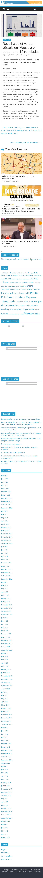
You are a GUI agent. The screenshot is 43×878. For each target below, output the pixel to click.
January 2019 (5, 747)
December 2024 (6, 534)
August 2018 (5, 763)
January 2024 (5, 566)
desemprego (36, 282)
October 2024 (6, 540)
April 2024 (4, 556)
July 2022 (4, 618)
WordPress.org (6, 859)
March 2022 (5, 631)
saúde (31, 309)
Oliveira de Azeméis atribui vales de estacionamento (18, 177)
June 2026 (4, 479)
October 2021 (6, 647)
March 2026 (5, 488)
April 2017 (4, 802)
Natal (21, 306)
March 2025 (5, 524)
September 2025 (6, 508)
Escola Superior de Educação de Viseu (28, 289)
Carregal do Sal (33, 273)
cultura (6, 283)
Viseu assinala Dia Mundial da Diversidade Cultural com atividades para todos (21, 209)
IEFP (26, 293)
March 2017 (5, 805)
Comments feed (6, 856)
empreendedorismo (20, 286)
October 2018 (6, 757)
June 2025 (4, 514)
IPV (27, 297)
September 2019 (6, 724)
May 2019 (4, 734)
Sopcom (37, 309)
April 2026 (4, 485)
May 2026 (4, 482)
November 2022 (6, 608)
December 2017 (6, 789)
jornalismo (32, 298)
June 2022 (4, 621)
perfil (10, 309)
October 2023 (6, 576)
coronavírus (27, 279)
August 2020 (5, 689)
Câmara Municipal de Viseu (21, 282)
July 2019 (4, 728)
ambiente (19, 273)
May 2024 (4, 553)
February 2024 (6, 563)
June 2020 (4, 695)
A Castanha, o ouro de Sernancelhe (13, 453)
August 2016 (5, 821)
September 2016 (6, 818)
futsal (22, 293)
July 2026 (4, 476)
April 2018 (4, 776)
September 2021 (6, 650)
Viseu (28, 313)
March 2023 (5, 595)
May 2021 (4, 660)
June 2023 (4, 585)
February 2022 (6, 634)
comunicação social (17, 279)
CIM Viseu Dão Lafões (25, 275)
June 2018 (4, 770)
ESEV (3, 293)
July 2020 (4, 692)
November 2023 (6, 572)
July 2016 (4, 824)
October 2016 (6, 815)
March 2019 (5, 740)
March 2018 (5, 779)
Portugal (16, 309)
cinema (8, 279)
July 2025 (4, 511)
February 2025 (6, 527)
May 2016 (4, 831)
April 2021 (4, 663)
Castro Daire (5, 275)
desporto (4, 286)
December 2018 (6, 750)
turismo (4, 314)
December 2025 (6, 498)
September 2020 (6, 686)
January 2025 (5, 530)
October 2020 (6, 682)
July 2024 (4, 547)
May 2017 (4, 799)
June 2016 (4, 828)
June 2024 (4, 550)
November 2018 (6, 753)
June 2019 (4, 731)
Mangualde (8, 301)
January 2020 (5, 711)
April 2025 (4, 521)
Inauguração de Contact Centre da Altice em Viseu (20, 242)
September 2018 (6, 760)
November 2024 (6, 537)
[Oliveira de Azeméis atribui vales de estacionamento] (21, 154)
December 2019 (6, 715)
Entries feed (5, 853)
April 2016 (4, 834)
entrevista (13, 289)
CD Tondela (14, 275)
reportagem (24, 309)
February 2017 (6, 808)
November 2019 (6, 718)
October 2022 (6, 611)
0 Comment (31, 55)
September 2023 (6, 579)
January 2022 (5, 637)
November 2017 (6, 792)
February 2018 (6, 782)
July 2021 (4, 653)
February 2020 (6, 708)
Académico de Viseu (8, 273)
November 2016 (6, 812)
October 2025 (6, 505)
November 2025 (6, 501)
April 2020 (4, 702)
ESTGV (9, 293)
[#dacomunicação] (3, 9)
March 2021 (5, 666)
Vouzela (36, 313)
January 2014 (5, 837)
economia (11, 286)
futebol (16, 293)
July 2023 (4, 582)
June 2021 (4, 656)
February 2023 (6, 598)
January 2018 (5, 786)
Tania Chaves (21, 55)
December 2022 (6, 605)
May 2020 (4, 698)
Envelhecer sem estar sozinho (11, 444)
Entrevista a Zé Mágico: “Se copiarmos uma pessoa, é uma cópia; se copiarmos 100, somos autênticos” (21, 130)
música (14, 305)
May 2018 (4, 773)
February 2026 (6, 492)
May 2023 (4, 589)
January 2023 (5, 602)
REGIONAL (7, 40)
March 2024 (5, 560)
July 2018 (4, 766)
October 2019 (6, 721)
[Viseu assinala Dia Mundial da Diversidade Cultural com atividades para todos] (21, 187)
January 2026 (5, 495)
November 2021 (6, 644)
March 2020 (5, 705)
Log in (3, 849)
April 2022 (4, 627)
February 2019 (6, 744)
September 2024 (6, 543)
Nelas (25, 306)
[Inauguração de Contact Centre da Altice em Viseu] (21, 219)
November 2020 (6, 679)
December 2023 (6, 569)
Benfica (25, 273)
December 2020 (6, 676)
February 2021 (6, 669)
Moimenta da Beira (23, 302)
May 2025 (4, 518)
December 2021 (6, 640)
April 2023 (4, 592)
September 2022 (6, 614)
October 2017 (6, 795)
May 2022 (4, 624)
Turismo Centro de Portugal (16, 314)
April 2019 (4, 737)
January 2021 (5, 673)
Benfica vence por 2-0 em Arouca (26, 142)
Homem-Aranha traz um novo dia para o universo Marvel (20, 419)
